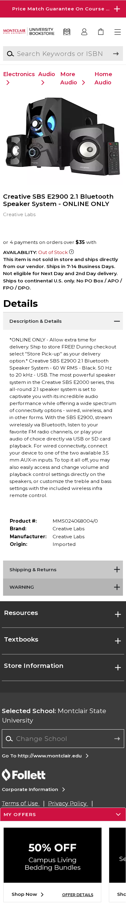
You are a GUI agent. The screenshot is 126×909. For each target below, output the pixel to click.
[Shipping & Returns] (63, 568)
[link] (101, 32)
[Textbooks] (67, 32)
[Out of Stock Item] (71, 252)
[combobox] (63, 738)
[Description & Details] (63, 319)
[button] (63, 8)
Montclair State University (54, 715)
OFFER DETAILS (77, 894)
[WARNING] (63, 586)
